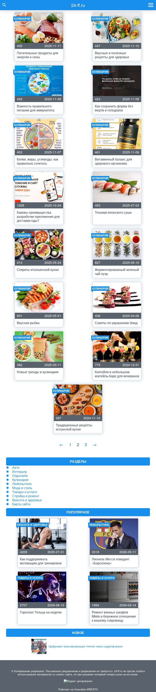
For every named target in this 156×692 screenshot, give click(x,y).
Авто (16, 467)
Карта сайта (21, 504)
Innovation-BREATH (86, 689)
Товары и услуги (24, 491)
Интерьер (19, 471)
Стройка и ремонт (25, 496)
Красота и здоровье (27, 500)
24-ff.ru (78, 5)
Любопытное (22, 483)
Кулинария (20, 479)
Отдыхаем (20, 475)
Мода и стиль (22, 487)
